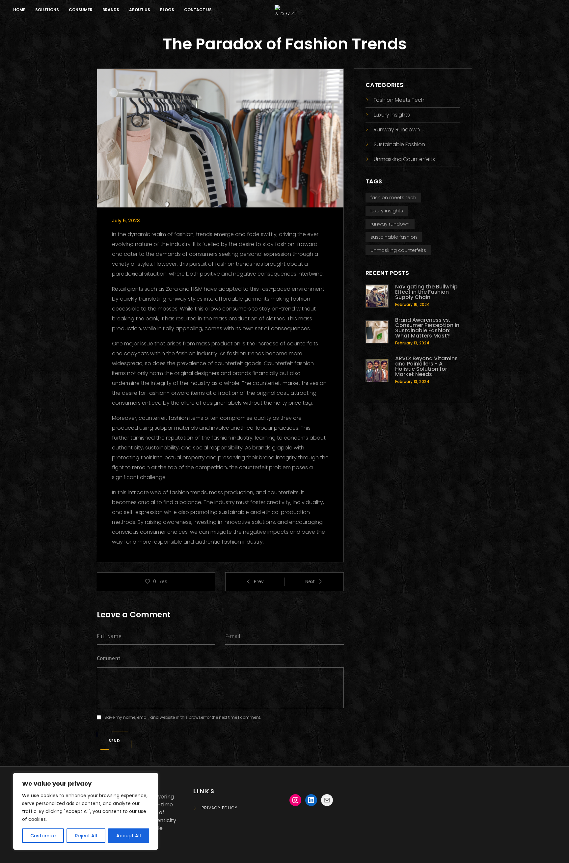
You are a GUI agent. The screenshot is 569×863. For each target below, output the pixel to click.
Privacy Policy (220, 808)
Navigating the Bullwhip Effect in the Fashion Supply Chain (426, 292)
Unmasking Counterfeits (404, 159)
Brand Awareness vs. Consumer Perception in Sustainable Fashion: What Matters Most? (427, 327)
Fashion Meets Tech (399, 100)
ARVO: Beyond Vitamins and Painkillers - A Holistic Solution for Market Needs (426, 366)
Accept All (128, 835)
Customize (43, 835)
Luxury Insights (392, 115)
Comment (108, 658)
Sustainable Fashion (399, 144)
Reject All (86, 835)
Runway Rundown (397, 129)
